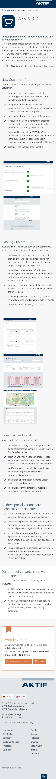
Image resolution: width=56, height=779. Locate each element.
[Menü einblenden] (5, 4)
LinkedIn (35, 754)
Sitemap (34, 742)
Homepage (9, 10)
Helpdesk (35, 738)
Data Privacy (36, 746)
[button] (39, 661)
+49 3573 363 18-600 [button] (20, 661)
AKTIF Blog (8, 734)
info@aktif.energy (13, 714)
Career (34, 734)
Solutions (21, 10)
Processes (7, 746)
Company (7, 738)
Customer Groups (11, 742)
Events (34, 730)
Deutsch (9, 696)
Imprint (34, 750)
